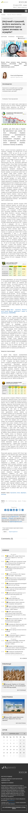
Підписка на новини (7, 782)
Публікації (19, 36)
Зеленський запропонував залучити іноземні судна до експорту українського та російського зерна (15, 589)
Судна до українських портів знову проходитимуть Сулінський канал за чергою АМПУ (15, 568)
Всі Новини (23, 658)
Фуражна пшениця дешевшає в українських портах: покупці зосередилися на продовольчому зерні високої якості (16, 648)
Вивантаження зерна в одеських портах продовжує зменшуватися (14, 603)
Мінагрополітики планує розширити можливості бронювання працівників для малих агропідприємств (15, 579)
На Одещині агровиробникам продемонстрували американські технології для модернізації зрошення (14, 653)
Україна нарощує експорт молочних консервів (15, 630)
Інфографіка (7, 697)
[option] (14, 48)
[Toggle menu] (26, 11)
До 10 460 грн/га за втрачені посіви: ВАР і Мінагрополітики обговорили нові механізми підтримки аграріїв (15, 563)
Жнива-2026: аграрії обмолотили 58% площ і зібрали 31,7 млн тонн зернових (15, 557)
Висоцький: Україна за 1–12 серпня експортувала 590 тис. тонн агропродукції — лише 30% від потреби (13, 686)
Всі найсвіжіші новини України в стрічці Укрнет (14, 808)
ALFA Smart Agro (12, 501)
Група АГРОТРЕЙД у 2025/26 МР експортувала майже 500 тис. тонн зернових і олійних (15, 642)
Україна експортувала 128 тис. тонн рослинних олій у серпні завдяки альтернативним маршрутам (15, 620)
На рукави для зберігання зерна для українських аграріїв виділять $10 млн (16, 625)
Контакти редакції (6, 776)
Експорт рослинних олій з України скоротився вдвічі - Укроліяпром (15, 574)
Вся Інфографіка (21, 723)
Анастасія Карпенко (16, 75)
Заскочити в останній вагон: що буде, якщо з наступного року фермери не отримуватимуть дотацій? (12, 89)
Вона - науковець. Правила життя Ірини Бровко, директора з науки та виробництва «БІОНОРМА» (14, 311)
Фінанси (11, 36)
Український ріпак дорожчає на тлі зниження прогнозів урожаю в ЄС (15, 593)
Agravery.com (12, 802)
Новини (5, 550)
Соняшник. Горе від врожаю (10, 98)
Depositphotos (11, 800)
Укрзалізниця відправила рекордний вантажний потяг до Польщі (15, 584)
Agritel (19, 501)
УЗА (6, 501)
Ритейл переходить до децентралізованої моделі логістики (14, 599)
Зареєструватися (22, 7)
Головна (3, 14)
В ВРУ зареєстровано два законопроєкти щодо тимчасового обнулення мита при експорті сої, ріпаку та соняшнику (15, 614)
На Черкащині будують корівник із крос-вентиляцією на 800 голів (15, 636)
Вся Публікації (21, 690)
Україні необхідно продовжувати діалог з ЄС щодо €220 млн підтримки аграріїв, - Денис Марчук (14, 608)
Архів (4, 730)
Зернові (4, 36)
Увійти (14, 7)
